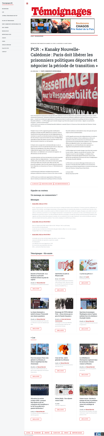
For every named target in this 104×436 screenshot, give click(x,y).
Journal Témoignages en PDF (9, 15)
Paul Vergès (5, 27)
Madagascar (5, 31)
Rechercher (37, 432)
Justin (63, 279)
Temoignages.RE (7, 3)
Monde (41, 36)
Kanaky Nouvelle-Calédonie (47, 183)
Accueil (32, 36)
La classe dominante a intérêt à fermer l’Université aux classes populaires (39, 314)
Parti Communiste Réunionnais (51, 71)
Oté (3, 12)
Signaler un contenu (39, 190)
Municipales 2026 (6, 34)
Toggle (27, 3)
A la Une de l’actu (35, 183)
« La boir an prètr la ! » (86, 274)
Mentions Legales (77, 432)
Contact (66, 432)
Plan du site (56, 432)
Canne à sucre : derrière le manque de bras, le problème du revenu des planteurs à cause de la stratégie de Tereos (88, 402)
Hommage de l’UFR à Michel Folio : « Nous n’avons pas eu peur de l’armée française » (64, 314)
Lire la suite (36, 288)
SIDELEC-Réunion (6, 44)
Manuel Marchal (41, 282)
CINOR (3, 41)
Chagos (4, 37)
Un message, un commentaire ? (44, 195)
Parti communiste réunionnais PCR (61, 183)
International (37, 36)
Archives (47, 432)
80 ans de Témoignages (8, 20)
